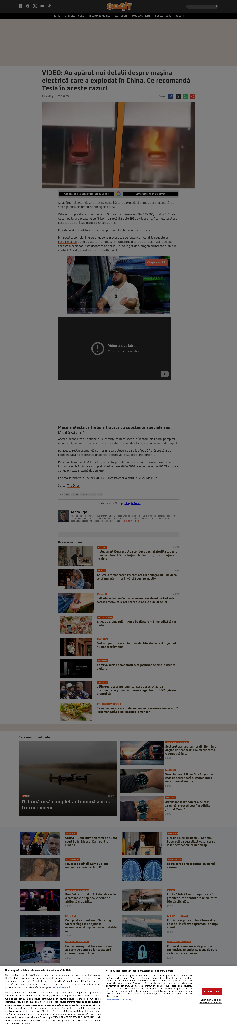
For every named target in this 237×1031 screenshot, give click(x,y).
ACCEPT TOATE (211, 992)
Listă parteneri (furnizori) (119, 1000)
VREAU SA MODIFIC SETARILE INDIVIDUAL (211, 1001)
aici (27, 1011)
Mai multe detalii (61, 987)
